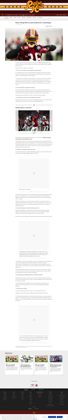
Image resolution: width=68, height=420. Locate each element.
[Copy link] (51, 26)
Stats (30, 401)
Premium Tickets (50, 396)
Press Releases (5, 398)
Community (4, 399)
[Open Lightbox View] (34, 122)
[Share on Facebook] (45, 26)
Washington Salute (61, 396)
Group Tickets (50, 399)
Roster (30, 393)
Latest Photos (22, 393)
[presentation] (62, 375)
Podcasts (14, 398)
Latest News (4, 393)
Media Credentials (62, 404)
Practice (22, 396)
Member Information (50, 404)
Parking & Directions (39, 393)
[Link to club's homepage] (2, 15)
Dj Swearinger (29, 257)
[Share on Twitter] (47, 26)
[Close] (67, 417)
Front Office (30, 399)
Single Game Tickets (50, 398)
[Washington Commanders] (34, 412)
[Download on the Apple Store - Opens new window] (31, 408)
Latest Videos (13, 393)
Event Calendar (31, 396)
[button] (32, 375)
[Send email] (49, 26)
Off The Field (5, 396)
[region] (34, 417)
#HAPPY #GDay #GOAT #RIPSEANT (24, 189)
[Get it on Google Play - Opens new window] (37, 409)
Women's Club (62, 401)
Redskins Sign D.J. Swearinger (23, 107)
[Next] (40, 132)
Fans (22, 399)
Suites (50, 402)
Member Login (50, 393)
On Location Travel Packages (50, 405)
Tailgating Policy (40, 396)
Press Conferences (13, 396)
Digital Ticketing (50, 401)
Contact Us (61, 393)
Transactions (30, 402)
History (31, 404)
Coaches (31, 398)
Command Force (62, 398)
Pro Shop (62, 402)
